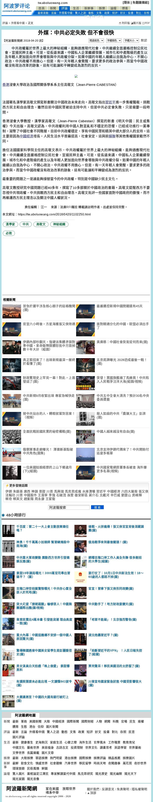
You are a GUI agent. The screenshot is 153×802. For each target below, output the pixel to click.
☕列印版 (124, 23)
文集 (99, 13)
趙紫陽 (29, 499)
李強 (52, 495)
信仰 (41, 726)
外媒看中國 (66, 13)
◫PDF (146, 23)
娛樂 (102, 8)
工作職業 (114, 742)
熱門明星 (56, 758)
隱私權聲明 (139, 789)
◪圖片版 (136, 23)
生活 (76, 8)
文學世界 (19, 752)
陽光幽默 (116, 773)
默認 (144, 40)
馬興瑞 (59, 491)
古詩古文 (62, 747)
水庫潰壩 (88, 491)
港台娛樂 (71, 758)
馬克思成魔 (73, 491)
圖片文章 (48, 752)
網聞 (107, 721)
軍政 (24, 721)
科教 (116, 721)
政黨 (107, 13)
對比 (138, 13)
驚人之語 (80, 13)
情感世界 (41, 763)
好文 (123, 13)
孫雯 (70, 495)
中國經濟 (26, 136)
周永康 (40, 499)
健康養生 (27, 742)
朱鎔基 (18, 491)
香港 (5, 85)
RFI (68, 207)
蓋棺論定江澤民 (38, 773)
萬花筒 (127, 763)
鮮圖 (45, 768)
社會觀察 (56, 763)
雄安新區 (81, 495)
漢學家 (10, 224)
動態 (91, 13)
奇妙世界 (140, 763)
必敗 (9, 233)
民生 (132, 721)
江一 (44, 207)
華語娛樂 (41, 758)
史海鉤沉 (41, 742)
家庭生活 (56, 742)
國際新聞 (73, 721)
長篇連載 (33, 752)
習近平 (110, 102)
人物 (99, 721)
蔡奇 (8, 499)
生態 (24, 726)
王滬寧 (43, 495)
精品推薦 (114, 758)
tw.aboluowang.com (53, 2)
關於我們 (93, 789)
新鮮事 (89, 8)
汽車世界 (71, 763)
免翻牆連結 (140, 2)
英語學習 (120, 747)
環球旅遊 (19, 768)
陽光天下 (130, 773)
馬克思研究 (85, 773)
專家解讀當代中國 (63, 773)
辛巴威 (115, 495)
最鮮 (16, 763)
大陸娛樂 (27, 758)
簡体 (127, 2)
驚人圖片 (19, 773)
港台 (32, 726)
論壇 (113, 8)
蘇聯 (112, 136)
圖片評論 (19, 737)
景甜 (42, 491)
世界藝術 (135, 747)
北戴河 (105, 495)
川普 (49, 491)
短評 (115, 13)
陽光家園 (19, 779)
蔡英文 (18, 499)
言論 (54, 13)
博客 (125, 8)
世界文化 (91, 747)
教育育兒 (129, 742)
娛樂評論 (100, 758)
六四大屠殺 (129, 491)
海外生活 (85, 742)
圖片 (97, 16)
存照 (146, 13)
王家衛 (50, 499)
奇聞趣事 (114, 763)
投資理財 (77, 747)
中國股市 (30, 495)
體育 (16, 726)
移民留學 (85, 763)
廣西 (27, 491)
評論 (64, 8)
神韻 (34, 491)
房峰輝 (137, 495)
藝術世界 (33, 747)
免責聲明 (123, 789)
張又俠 (144, 491)
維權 (141, 721)
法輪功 (10, 495)
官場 (124, 721)
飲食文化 (27, 763)
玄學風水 (100, 742)
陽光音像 (33, 779)
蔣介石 (94, 495)
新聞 (53, 8)
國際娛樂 (85, 758)
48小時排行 (16, 515)
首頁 (41, 8)
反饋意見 (108, 789)
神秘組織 (59, 224)
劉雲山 (126, 495)
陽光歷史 (101, 773)
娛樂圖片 (129, 758)
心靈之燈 (71, 742)
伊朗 (8, 491)
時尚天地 (100, 763)
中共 (26, 224)
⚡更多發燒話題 (16, 485)
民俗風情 (33, 768)
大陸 (47, 721)
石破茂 (61, 495)
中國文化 (19, 747)
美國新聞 (35, 721)
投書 (130, 13)
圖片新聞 (52, 726)
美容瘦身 (48, 747)
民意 (87, 16)
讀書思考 (106, 747)
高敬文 (41, 224)
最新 (43, 13)
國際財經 (87, 721)
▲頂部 (91, 793)
